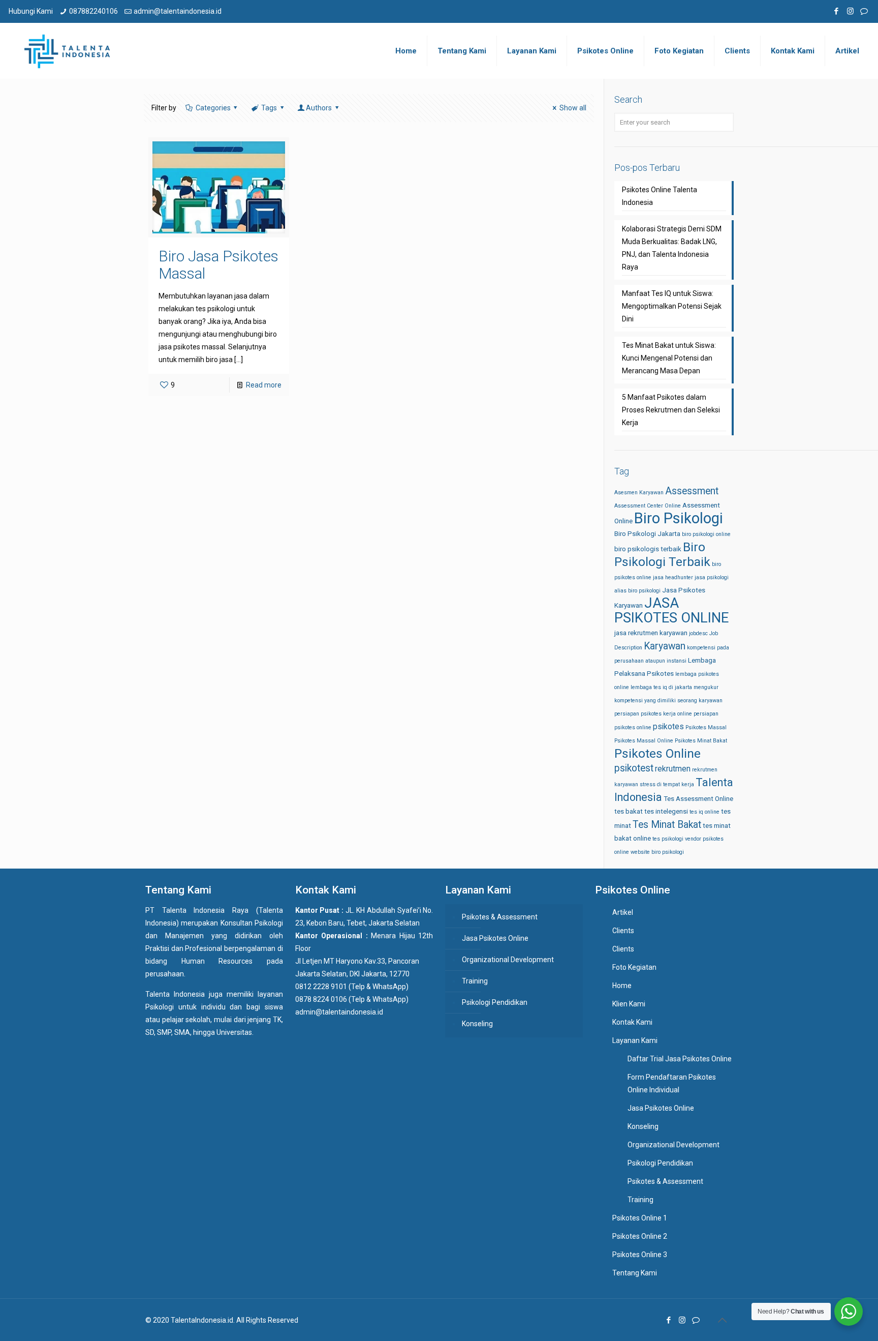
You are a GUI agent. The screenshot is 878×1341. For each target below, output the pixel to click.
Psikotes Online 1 (639, 1218)
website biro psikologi (657, 852)
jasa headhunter (673, 577)
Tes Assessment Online (698, 798)
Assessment (691, 491)
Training (475, 981)
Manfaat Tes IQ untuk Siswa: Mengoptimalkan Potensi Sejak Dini (672, 306)
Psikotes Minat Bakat (701, 740)
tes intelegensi (666, 811)
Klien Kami (628, 1004)
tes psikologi (667, 839)
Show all (572, 108)
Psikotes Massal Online (643, 740)
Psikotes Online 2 (639, 1236)
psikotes (668, 726)
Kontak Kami (632, 1022)
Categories (213, 108)
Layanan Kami (634, 1040)
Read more (263, 385)
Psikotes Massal (706, 727)
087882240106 (93, 11)
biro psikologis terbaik (647, 549)
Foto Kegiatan (634, 967)
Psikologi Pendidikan (494, 1002)
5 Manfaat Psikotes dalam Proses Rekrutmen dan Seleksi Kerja (671, 410)
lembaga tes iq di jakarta (661, 687)
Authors (319, 108)
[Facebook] (836, 11)
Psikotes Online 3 (639, 1254)
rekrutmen (673, 768)
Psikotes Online (657, 753)
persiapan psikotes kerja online (653, 713)
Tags (269, 108)
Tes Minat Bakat (667, 824)
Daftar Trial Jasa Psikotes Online (680, 1059)
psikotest (633, 768)
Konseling (477, 1024)
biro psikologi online (706, 534)
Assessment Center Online (647, 505)
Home (622, 985)
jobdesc (698, 633)
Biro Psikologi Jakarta (647, 534)
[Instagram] (850, 11)
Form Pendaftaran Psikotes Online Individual (672, 1083)
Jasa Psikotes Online (495, 938)
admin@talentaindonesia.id (178, 11)
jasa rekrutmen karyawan (650, 633)
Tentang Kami (634, 1273)
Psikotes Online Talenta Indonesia (659, 196)
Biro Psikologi (678, 518)
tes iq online (704, 812)
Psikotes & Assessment (500, 917)
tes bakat (628, 811)
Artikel (622, 912)
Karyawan (664, 646)
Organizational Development (508, 960)
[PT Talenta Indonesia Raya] (67, 51)
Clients (623, 931)
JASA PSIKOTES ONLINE (671, 610)
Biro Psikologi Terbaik (662, 554)
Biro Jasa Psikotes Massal (218, 264)
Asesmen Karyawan (639, 492)
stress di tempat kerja (667, 784)
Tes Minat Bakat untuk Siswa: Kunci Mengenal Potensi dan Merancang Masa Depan (669, 358)
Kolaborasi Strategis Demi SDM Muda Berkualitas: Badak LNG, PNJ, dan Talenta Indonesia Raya (672, 248)
